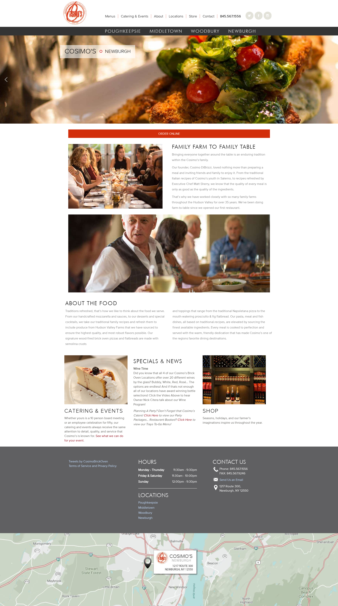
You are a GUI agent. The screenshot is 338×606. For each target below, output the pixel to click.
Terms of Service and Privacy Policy (93, 466)
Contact (208, 16)
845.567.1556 (230, 16)
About (158, 16)
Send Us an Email (231, 479)
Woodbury (205, 31)
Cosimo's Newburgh (75, 12)
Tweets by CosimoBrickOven (88, 461)
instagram (267, 16)
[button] (6, 79)
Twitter (249, 16)
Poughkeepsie (123, 31)
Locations (176, 16)
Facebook (258, 16)
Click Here (151, 415)
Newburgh (145, 517)
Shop (210, 411)
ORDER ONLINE (169, 133)
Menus (110, 16)
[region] (169, 79)
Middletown (166, 31)
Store (193, 16)
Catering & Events (134, 16)
